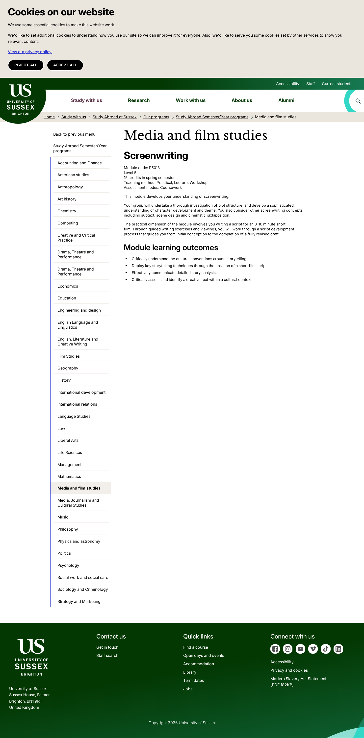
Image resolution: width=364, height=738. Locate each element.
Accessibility (287, 83)
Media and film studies (79, 488)
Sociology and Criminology (82, 589)
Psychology (68, 565)
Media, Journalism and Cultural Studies (78, 503)
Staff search (107, 655)
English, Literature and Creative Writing (77, 341)
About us (242, 100)
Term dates (193, 680)
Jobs (187, 688)
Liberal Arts (67, 440)
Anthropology (70, 186)
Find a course (195, 647)
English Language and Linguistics (77, 325)
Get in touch (107, 647)
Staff (310, 83)
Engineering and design (79, 310)
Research (139, 100)
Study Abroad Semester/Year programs (80, 148)
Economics (67, 286)
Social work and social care (82, 577)
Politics (64, 553)
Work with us (191, 100)
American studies (73, 174)
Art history (67, 199)
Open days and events (203, 655)
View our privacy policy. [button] (30, 51)
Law (61, 428)
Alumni (286, 100)
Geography (67, 368)
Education (66, 297)
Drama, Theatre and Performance (75, 254)
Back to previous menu (74, 134)
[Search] (354, 101)
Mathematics (69, 476)
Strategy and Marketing (79, 601)
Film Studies (68, 356)
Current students (337, 83)
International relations (77, 404)
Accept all (65, 65)
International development (81, 392)
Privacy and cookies (289, 670)
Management (69, 464)
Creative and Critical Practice (76, 238)
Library (189, 672)
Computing (67, 223)
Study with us (86, 100)
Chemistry (66, 210)
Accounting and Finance (79, 162)
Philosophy (67, 529)
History (64, 380)
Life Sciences (69, 452)
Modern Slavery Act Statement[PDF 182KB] (298, 682)
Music (62, 517)
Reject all (25, 65)
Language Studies (73, 416)
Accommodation (198, 663)
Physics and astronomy (78, 541)
